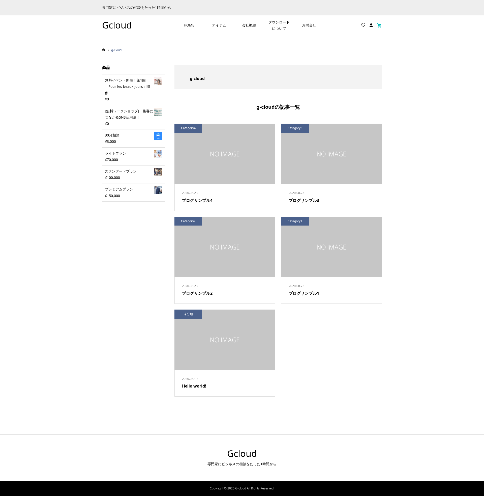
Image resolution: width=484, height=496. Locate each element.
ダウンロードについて (279, 25)
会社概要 (249, 25)
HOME (189, 25)
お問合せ (309, 25)
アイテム (219, 25)
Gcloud (117, 25)
